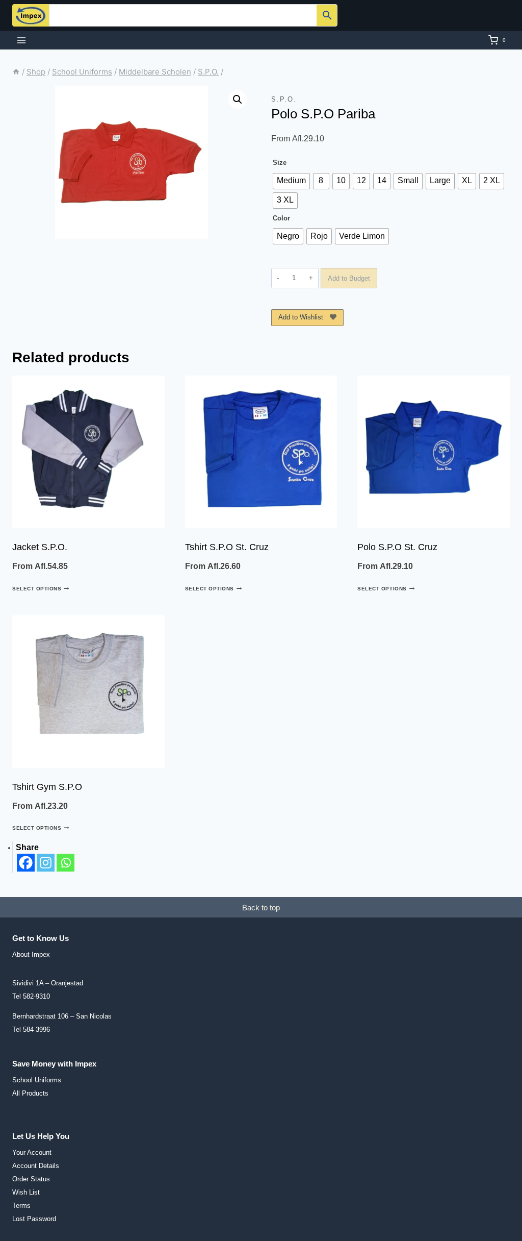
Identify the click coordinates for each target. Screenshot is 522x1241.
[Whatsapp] (65, 863)
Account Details (35, 1166)
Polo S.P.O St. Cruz (397, 547)
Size (279, 162)
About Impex (31, 954)
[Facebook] (26, 863)
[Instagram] (46, 863)
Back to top (261, 907)
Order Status (31, 1179)
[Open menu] (21, 40)
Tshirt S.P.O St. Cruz (227, 547)
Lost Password (34, 1219)
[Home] (16, 72)
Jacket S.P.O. (39, 547)
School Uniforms (36, 1080)
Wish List (26, 1192)
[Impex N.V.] (30, 15)
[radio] (291, 181)
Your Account (31, 1152)
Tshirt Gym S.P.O (47, 787)
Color (281, 218)
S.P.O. (284, 99)
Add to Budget (349, 278)
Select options (36, 588)
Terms (21, 1205)
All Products (30, 1093)
